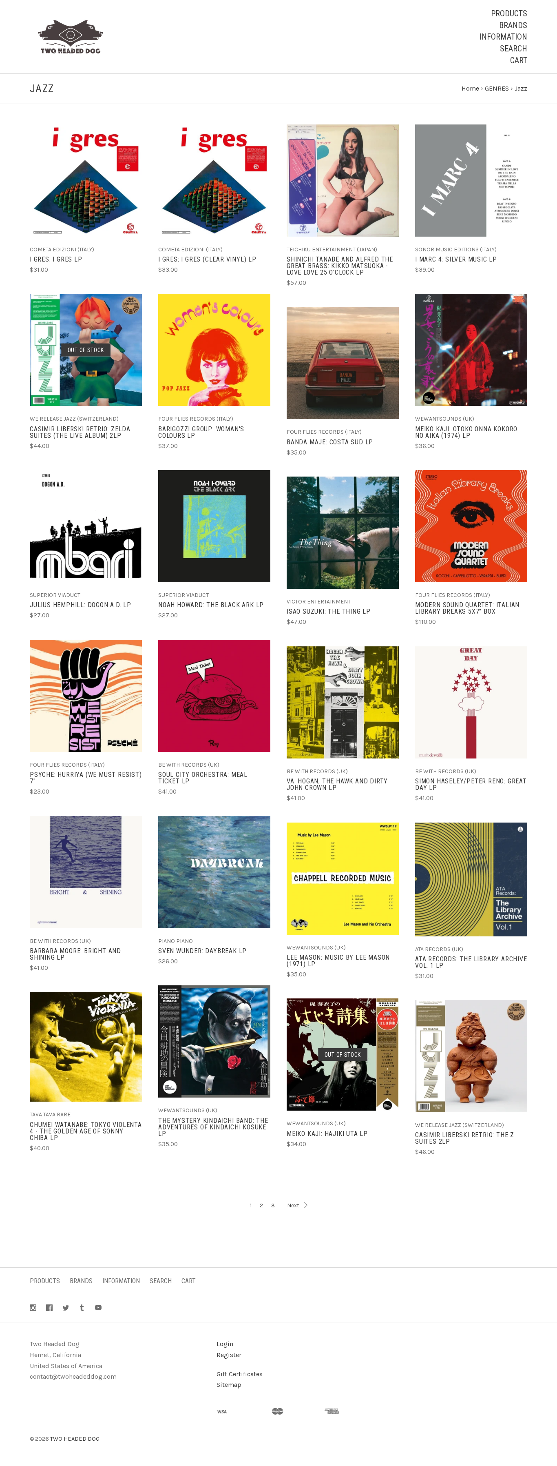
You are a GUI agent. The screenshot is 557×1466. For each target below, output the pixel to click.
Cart (518, 60)
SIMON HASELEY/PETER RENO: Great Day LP (471, 784)
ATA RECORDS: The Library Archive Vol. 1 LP (471, 962)
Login (225, 1344)
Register (229, 1355)
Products (509, 13)
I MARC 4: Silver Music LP (456, 259)
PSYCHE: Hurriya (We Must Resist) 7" (86, 778)
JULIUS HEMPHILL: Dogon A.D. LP (80, 605)
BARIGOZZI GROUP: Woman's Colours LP (201, 432)
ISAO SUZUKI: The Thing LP (329, 611)
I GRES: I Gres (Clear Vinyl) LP (207, 259)
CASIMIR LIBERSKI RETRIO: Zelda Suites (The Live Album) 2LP (80, 432)
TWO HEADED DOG (74, 1438)
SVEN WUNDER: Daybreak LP (202, 951)
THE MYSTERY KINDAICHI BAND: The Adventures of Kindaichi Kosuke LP (213, 1127)
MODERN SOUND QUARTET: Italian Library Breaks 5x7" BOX (467, 608)
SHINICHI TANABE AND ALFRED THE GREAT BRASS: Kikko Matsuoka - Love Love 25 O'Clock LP (340, 265)
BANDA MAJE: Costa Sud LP (330, 442)
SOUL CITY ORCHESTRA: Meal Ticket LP (203, 778)
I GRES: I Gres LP (56, 259)
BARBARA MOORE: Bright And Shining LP (75, 954)
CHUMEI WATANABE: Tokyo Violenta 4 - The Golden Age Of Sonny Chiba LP (86, 1131)
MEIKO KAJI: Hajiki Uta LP (327, 1134)
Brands (513, 25)
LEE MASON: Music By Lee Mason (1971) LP (338, 961)
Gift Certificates (240, 1374)
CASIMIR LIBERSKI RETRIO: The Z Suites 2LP (464, 1138)
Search (513, 48)
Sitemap (229, 1384)
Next (293, 1205)
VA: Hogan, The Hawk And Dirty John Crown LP (337, 784)
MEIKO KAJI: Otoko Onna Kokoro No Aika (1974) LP (466, 432)
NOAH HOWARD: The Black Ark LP (211, 605)
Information (503, 37)
